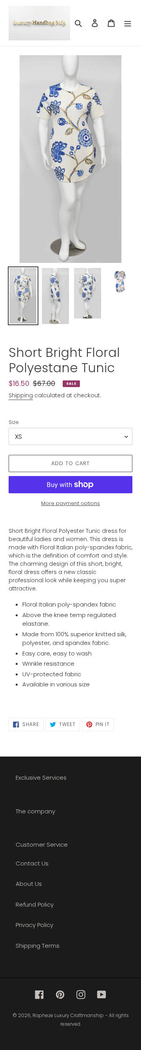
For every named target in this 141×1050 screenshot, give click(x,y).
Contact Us (32, 863)
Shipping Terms (38, 945)
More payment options (70, 503)
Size (14, 422)
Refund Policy (35, 904)
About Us (29, 884)
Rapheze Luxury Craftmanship (68, 1015)
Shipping (21, 395)
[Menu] (127, 23)
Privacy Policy (34, 925)
